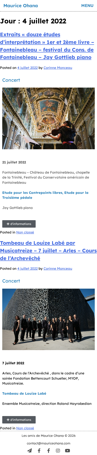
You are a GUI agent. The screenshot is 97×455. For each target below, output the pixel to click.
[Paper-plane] (29, 450)
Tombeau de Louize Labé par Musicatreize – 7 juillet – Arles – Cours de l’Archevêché (48, 250)
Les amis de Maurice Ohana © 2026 (49, 436)
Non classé (25, 232)
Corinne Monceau (58, 68)
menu (87, 5)
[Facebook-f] (39, 450)
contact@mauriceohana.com (48, 443)
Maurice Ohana (20, 5)
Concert (11, 281)
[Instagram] (58, 450)
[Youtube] (67, 450)
